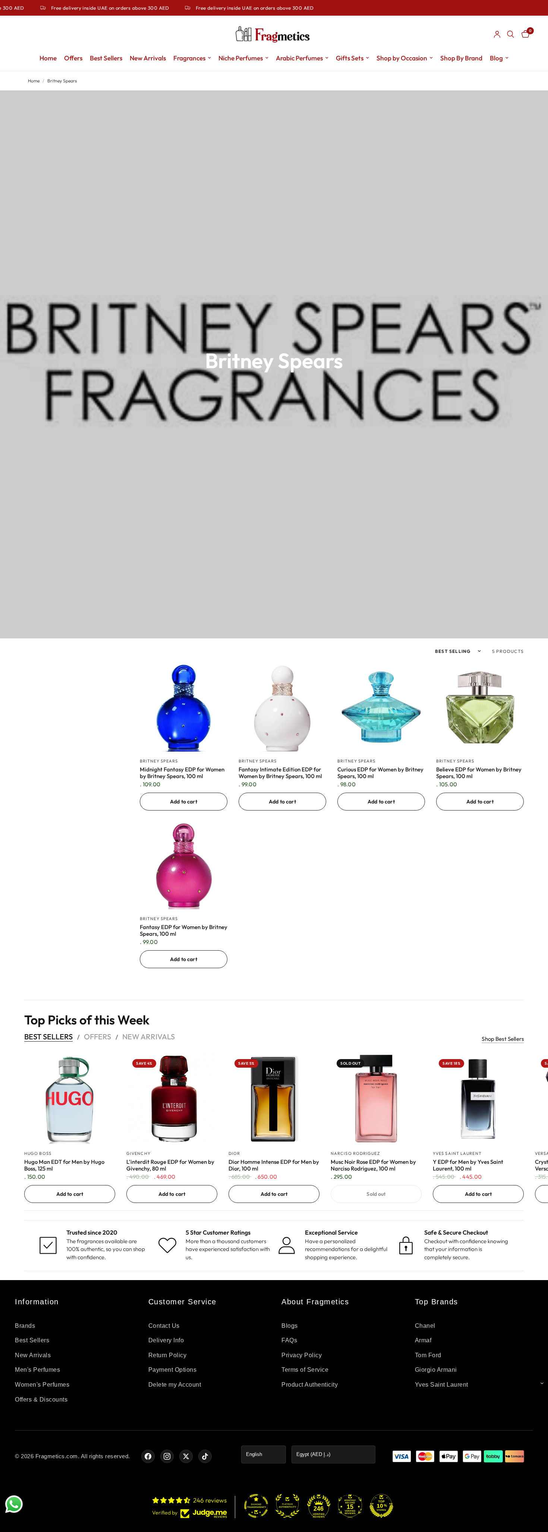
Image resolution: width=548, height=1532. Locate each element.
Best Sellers (106, 58)
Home (48, 58)
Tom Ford (428, 1355)
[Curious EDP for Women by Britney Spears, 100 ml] (381, 708)
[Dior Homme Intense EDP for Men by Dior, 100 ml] (274, 1098)
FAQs (289, 1340)
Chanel (425, 1326)
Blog (496, 58)
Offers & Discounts (41, 1399)
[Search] (510, 34)
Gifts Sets (349, 58)
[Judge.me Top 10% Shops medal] (381, 1506)
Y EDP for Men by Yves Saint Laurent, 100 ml (468, 1165)
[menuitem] (48, 58)
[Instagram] (167, 1456)
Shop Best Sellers (503, 1039)
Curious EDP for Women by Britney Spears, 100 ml (380, 773)
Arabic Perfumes (299, 58)
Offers (73, 58)
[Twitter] (186, 1456)
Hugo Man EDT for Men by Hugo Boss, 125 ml (64, 1165)
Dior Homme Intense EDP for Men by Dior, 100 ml (274, 1165)
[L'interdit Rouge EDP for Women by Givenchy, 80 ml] (171, 1098)
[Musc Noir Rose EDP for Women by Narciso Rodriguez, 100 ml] (376, 1098)
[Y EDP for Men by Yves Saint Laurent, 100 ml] (478, 1098)
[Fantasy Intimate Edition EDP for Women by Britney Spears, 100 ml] (282, 708)
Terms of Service (304, 1370)
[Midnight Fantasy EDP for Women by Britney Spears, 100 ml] (183, 708)
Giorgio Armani (436, 1370)
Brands (25, 1326)
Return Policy (167, 1355)
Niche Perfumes (240, 58)
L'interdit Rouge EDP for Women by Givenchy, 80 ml (170, 1165)
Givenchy (138, 1153)
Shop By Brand (461, 58)
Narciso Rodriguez (355, 1153)
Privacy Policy (301, 1355)
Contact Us (164, 1326)
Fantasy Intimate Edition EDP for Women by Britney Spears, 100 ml (280, 773)
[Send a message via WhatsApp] (14, 1504)
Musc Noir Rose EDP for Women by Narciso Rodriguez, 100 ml (373, 1165)
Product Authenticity (309, 1384)
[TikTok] (205, 1456)
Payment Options (172, 1370)
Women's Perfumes (42, 1384)
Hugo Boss (37, 1153)
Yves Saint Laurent (457, 1153)
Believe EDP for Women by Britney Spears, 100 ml (479, 773)
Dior (234, 1153)
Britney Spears (159, 761)
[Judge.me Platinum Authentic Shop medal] (287, 1506)
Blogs (289, 1326)
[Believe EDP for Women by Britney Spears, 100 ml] (480, 708)
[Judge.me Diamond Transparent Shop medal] (256, 1506)
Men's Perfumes (37, 1370)
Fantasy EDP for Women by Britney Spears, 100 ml (183, 930)
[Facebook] (148, 1456)
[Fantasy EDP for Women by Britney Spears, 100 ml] (183, 865)
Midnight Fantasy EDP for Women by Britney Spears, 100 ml (182, 773)
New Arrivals (148, 58)
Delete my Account (174, 1384)
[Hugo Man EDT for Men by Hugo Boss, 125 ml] (69, 1098)
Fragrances (189, 58)
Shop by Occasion (402, 58)
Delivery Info (166, 1340)
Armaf (423, 1340)
